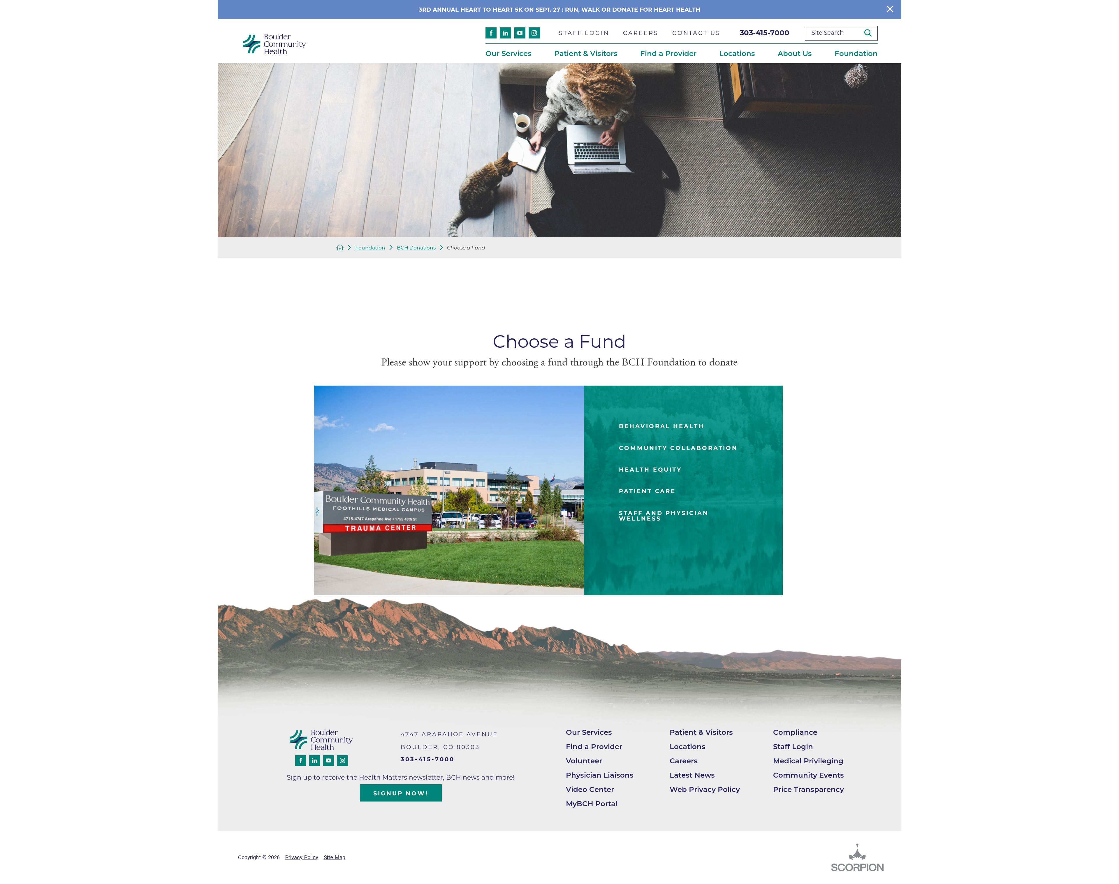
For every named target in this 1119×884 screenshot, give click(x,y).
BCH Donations (416, 247)
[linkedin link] (505, 32)
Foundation (370, 247)
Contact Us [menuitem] (696, 32)
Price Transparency (808, 789)
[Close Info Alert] (890, 9)
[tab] (683, 426)
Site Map (334, 857)
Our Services (589, 732)
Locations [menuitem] (737, 53)
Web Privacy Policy (705, 789)
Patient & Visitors (701, 732)
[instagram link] (534, 32)
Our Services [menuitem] (508, 53)
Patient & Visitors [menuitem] (585, 53)
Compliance (795, 732)
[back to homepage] (340, 247)
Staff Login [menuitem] (584, 32)
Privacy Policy (301, 857)
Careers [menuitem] (640, 32)
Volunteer (584, 760)
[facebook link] (491, 32)
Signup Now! (400, 793)
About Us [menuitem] (795, 53)
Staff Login (793, 746)
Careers (684, 760)
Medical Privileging (808, 760)
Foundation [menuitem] (856, 53)
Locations (687, 746)
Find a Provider (594, 746)
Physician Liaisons (600, 775)
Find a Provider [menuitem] (668, 53)
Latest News (692, 775)
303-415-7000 (764, 32)
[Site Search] (871, 32)
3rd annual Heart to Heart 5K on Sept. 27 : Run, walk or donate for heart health (559, 9)
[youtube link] (519, 32)
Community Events (808, 775)
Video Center (590, 789)
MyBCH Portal (591, 803)
